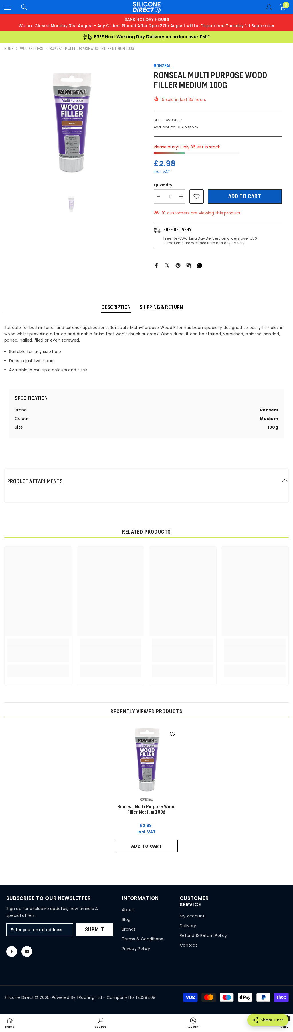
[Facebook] (156, 265)
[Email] (188, 265)
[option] (71, 122)
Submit (94, 929)
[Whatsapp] (199, 265)
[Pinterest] (178, 265)
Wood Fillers (31, 48)
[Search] (24, 7)
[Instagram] (26, 951)
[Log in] (269, 7)
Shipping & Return (161, 307)
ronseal (162, 66)
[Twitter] (167, 265)
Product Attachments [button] (35, 481)
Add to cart (244, 196)
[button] (146, 481)
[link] (38, 654)
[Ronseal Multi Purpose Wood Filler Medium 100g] (147, 760)
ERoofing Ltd (89, 997)
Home (8, 48)
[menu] (7, 7)
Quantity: (163, 185)
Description (116, 307)
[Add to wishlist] (196, 196)
